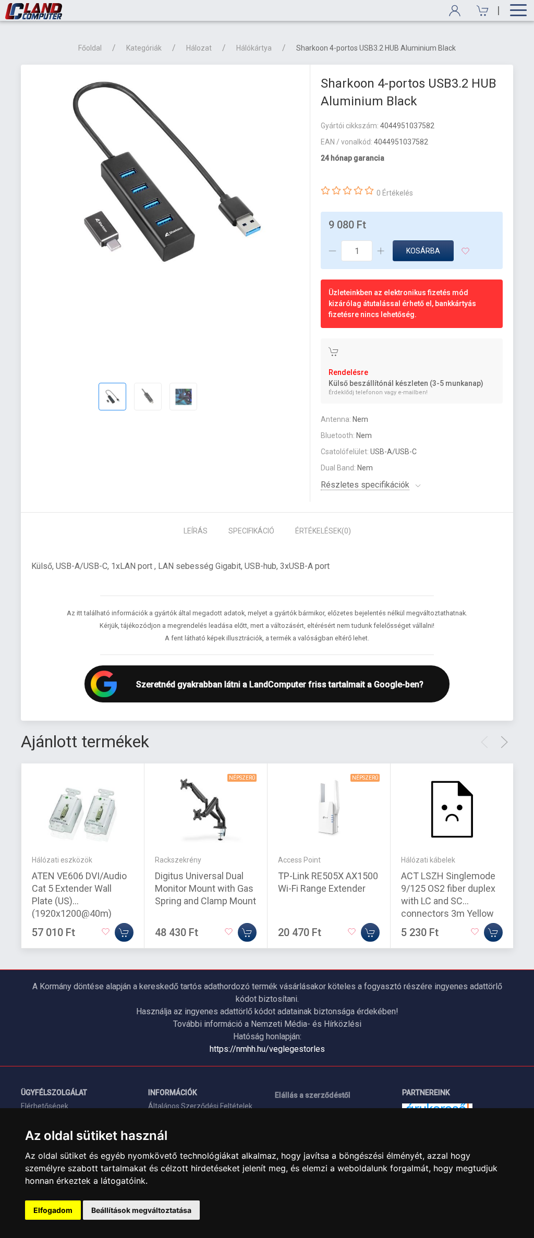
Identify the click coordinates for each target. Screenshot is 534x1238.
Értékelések (323, 531)
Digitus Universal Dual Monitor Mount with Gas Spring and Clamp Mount (205, 888)
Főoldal (90, 48)
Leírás (196, 531)
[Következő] (504, 742)
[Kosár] (479, 11)
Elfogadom (52, 1210)
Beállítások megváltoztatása (141, 1210)
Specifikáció (251, 531)
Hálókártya (254, 48)
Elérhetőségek (44, 1106)
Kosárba (423, 251)
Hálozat (199, 48)
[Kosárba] (124, 932)
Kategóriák (144, 48)
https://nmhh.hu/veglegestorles (267, 1049)
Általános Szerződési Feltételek (200, 1106)
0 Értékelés (395, 193)
